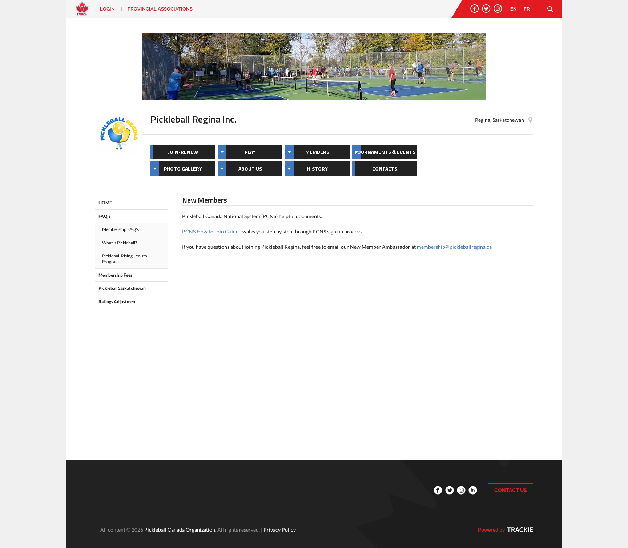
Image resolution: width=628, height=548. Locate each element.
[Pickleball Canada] (82, 12)
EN (513, 9)
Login (107, 9)
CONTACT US (510, 490)
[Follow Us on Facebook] (474, 8)
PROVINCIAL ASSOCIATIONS (160, 9)
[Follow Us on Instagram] (498, 8)
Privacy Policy (279, 530)
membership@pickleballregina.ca (454, 247)
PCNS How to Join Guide (210, 231)
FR (527, 9)
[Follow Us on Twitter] (486, 8)
